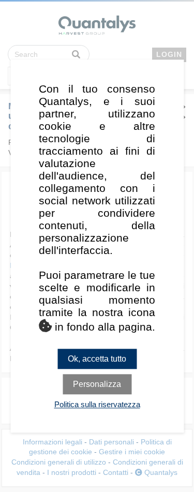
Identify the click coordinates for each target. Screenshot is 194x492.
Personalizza (97, 384)
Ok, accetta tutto (97, 358)
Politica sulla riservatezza (97, 404)
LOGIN (169, 54)
